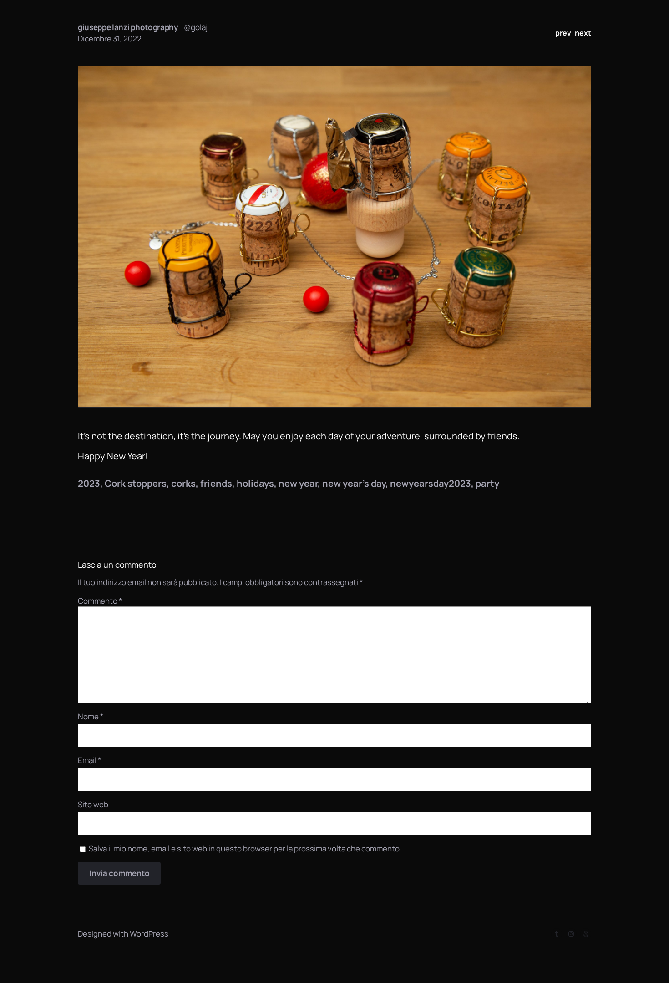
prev (563, 33)
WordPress (149, 933)
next (583, 33)
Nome (90, 716)
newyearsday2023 (430, 483)
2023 (89, 483)
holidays (255, 483)
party (487, 483)
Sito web (93, 804)
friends (216, 483)
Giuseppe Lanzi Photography (128, 27)
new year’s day (353, 483)
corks (183, 483)
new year (298, 483)
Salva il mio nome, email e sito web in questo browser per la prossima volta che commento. (245, 848)
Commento (100, 601)
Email (89, 760)
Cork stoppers (136, 483)
